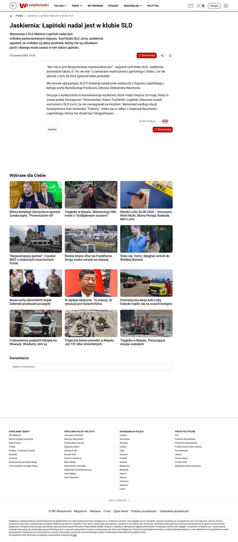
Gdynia (123, 473)
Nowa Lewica (181, 458)
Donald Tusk (70, 454)
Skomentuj (148, 55)
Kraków (123, 447)
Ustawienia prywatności (173, 511)
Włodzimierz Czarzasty (75, 466)
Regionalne (131, 5)
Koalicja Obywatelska (185, 439)
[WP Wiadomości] (36, 6)
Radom (123, 477)
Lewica (178, 454)
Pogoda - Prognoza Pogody (22, 450)
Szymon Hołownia (73, 458)
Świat (75, 5)
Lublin (122, 489)
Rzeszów (124, 485)
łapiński (52, 129)
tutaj (74, 535)
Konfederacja (181, 450)
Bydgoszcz (125, 466)
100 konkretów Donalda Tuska (23, 466)
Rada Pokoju (15, 443)
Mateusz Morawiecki (73, 439)
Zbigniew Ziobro (71, 447)
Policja (12, 447)
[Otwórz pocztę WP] (191, 6)
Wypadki (13, 454)
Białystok (124, 470)
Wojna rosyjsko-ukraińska (21, 439)
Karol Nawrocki (71, 477)
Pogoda (113, 5)
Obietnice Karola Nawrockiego (23, 462)
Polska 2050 (181, 462)
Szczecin (124, 454)
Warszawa (125, 439)
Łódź (122, 450)
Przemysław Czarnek (74, 443)
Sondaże (13, 458)
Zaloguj (214, 5)
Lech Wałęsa (70, 473)
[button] (200, 6)
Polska (59, 5)
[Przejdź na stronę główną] (13, 8)
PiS (176, 435)
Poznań (123, 458)
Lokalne (123, 435)
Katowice (124, 481)
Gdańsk (123, 462)
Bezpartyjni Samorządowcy (188, 466)
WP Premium (95, 5)
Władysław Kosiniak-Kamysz (77, 470)
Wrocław (124, 443)
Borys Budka (70, 462)
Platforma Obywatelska (186, 443)
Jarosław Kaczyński (73, 435)
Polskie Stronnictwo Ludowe (188, 447)
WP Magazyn (15, 435)
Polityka (153, 5)
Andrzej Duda (70, 450)
